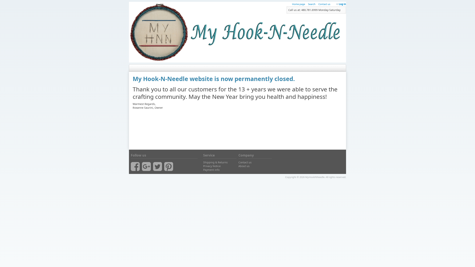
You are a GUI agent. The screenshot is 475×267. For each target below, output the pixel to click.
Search (311, 4)
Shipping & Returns (215, 162)
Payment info (211, 170)
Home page (298, 4)
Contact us (324, 4)
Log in (342, 4)
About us (244, 166)
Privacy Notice (212, 166)
